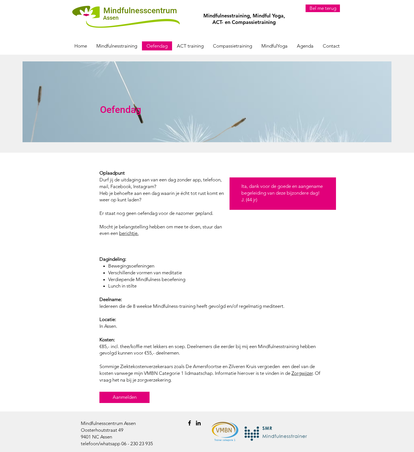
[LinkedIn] (198, 423)
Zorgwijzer (302, 373)
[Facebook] (189, 423)
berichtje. (129, 233)
